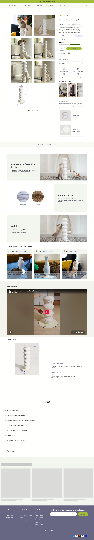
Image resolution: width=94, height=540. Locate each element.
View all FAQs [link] (46, 405)
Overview (39, 144)
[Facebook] (42, 530)
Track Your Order (39, 524)
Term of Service (39, 520)
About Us (59, 6)
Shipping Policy (39, 515)
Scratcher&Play (39, 6)
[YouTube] (52, 530)
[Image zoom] (21, 25)
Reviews (48, 144)
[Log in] (83, 5)
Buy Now (74, 48)
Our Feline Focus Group (26, 515)
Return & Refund (39, 517)
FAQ (56, 144)
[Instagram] (49, 530)
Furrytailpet (43, 536)
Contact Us (38, 522)
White (73, 42)
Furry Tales (23, 517)
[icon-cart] (86, 6)
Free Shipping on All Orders (47, 1)
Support (66, 6)
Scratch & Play (9, 515)
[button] (62, 49)
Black (62, 42)
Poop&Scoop (29, 6)
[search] (79, 6)
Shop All (8, 520)
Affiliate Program (24, 520)
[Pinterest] (45, 530)
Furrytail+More (50, 6)
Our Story (22, 513)
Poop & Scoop (9, 513)
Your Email (53, 514)
